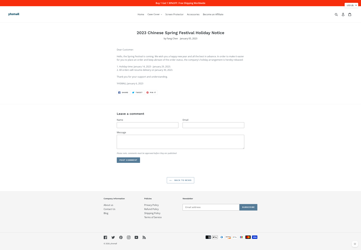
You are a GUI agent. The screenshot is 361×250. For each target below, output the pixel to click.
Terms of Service (153, 217)
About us (108, 205)
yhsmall (113, 243)
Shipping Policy (152, 213)
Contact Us (109, 209)
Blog (106, 213)
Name (120, 119)
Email (185, 119)
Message (121, 132)
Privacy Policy (151, 205)
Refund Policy (151, 209)
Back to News (182, 180)
